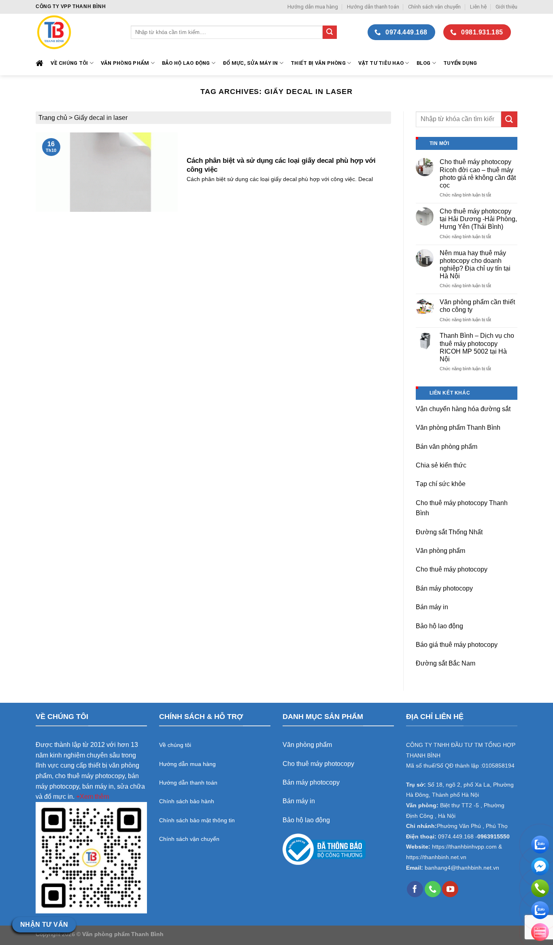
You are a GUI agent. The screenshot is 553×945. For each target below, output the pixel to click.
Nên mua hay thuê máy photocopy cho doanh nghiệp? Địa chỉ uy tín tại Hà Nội (475, 265)
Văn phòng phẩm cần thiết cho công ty (477, 306)
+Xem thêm (92, 796)
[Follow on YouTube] (450, 889)
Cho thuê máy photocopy (451, 569)
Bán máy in (432, 607)
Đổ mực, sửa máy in (250, 63)
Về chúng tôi (69, 63)
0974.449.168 (456, 837)
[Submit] (329, 32)
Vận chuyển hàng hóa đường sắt (463, 408)
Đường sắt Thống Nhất (449, 532)
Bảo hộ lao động (439, 626)
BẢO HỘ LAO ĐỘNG (186, 63)
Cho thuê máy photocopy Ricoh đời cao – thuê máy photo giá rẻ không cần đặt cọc (478, 173)
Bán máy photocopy (444, 588)
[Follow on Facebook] (415, 889)
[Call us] (433, 889)
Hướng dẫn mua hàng (312, 7)
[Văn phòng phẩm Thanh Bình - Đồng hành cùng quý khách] (77, 32)
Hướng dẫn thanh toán (373, 7)
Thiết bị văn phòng (318, 63)
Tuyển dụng (460, 63)
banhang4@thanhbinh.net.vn (462, 868)
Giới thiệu (506, 7)
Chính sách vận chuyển (434, 7)
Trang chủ (52, 117)
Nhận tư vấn (44, 924)
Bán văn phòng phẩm (446, 446)
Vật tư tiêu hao (381, 63)
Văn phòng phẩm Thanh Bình (458, 427)
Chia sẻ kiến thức (441, 465)
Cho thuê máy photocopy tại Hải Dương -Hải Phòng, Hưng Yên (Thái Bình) (478, 219)
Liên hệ (478, 7)
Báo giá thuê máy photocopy (457, 644)
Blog (424, 63)
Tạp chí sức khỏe (441, 483)
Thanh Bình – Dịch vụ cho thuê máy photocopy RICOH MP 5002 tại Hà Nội (477, 347)
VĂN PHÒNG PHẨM (125, 63)
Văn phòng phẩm (440, 550)
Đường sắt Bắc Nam (445, 663)
